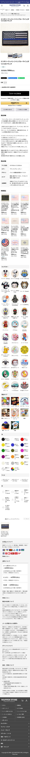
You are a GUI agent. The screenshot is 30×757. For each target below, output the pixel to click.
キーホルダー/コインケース (8, 740)
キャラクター (4, 723)
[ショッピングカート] (24, 6)
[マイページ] (27, 6)
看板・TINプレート (6, 737)
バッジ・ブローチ (5, 730)
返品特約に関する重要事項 (8, 87)
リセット (27, 518)
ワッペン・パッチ (5, 727)
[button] (1, 6)
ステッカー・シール (6, 733)
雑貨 (2, 743)
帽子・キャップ (5, 747)
